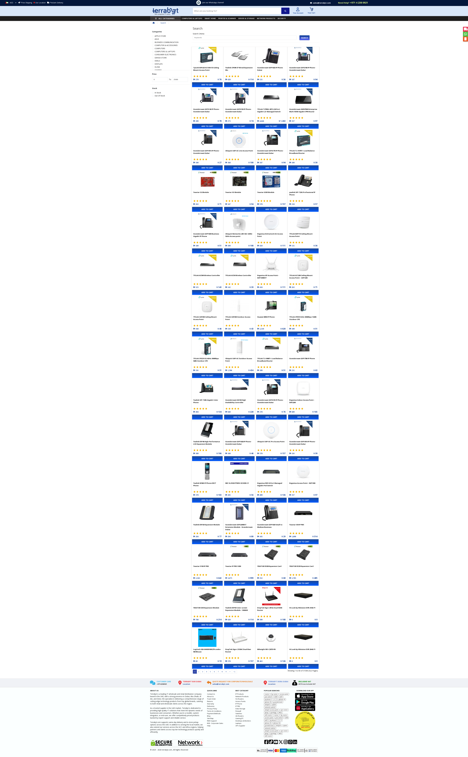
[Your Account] (297, 10)
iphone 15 (282, 699)
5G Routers (239, 699)
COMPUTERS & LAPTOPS (192, 18)
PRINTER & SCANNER (227, 18)
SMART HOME (210, 18)
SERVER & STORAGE (246, 18)
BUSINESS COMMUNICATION (166, 42)
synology (273, 712)
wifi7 (281, 697)
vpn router (284, 710)
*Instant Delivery (56, 2)
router (267, 694)
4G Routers (239, 716)
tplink (274, 704)
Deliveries (210, 706)
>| (234, 671)
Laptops (238, 723)
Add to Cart (207, 84)
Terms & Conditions (214, 711)
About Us (210, 696)
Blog (208, 716)
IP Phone (238, 704)
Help (208, 726)
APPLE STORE (160, 36)
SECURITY (282, 18)
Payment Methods (214, 713)
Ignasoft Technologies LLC (178, 754)
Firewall (238, 711)
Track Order (211, 699)
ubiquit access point (271, 710)
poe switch (268, 697)
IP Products (239, 694)
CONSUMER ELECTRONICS (165, 54)
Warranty (210, 704)
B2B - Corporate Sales (215, 723)
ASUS (157, 39)
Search (163, 23)
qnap (266, 712)
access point (284, 694)
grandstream (277, 702)
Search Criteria (198, 34)
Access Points (240, 701)
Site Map (210, 718)
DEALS (157, 61)
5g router (274, 694)
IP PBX (237, 706)
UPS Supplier (240, 726)
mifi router (268, 715)
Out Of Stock (160, 96)
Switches (238, 713)
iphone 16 (268, 702)
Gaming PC (239, 718)
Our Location (40, 2)
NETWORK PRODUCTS (266, 18)
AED (11, 2)
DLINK (157, 67)
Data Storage (240, 709)
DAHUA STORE (161, 58)
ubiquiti (267, 704)
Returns (210, 701)
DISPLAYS (159, 64)
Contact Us (211, 694)
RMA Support (212, 721)
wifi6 (275, 697)
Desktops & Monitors (243, 721)
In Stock (158, 93)
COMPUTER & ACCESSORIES (166, 45)
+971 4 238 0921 (353, 2)
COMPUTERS (160, 48)
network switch (270, 707)
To (170, 79)
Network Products (242, 696)
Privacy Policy (212, 709)
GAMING (158, 70)
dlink (280, 712)
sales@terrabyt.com (220, 684)
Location (186, 684)
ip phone (268, 699)
